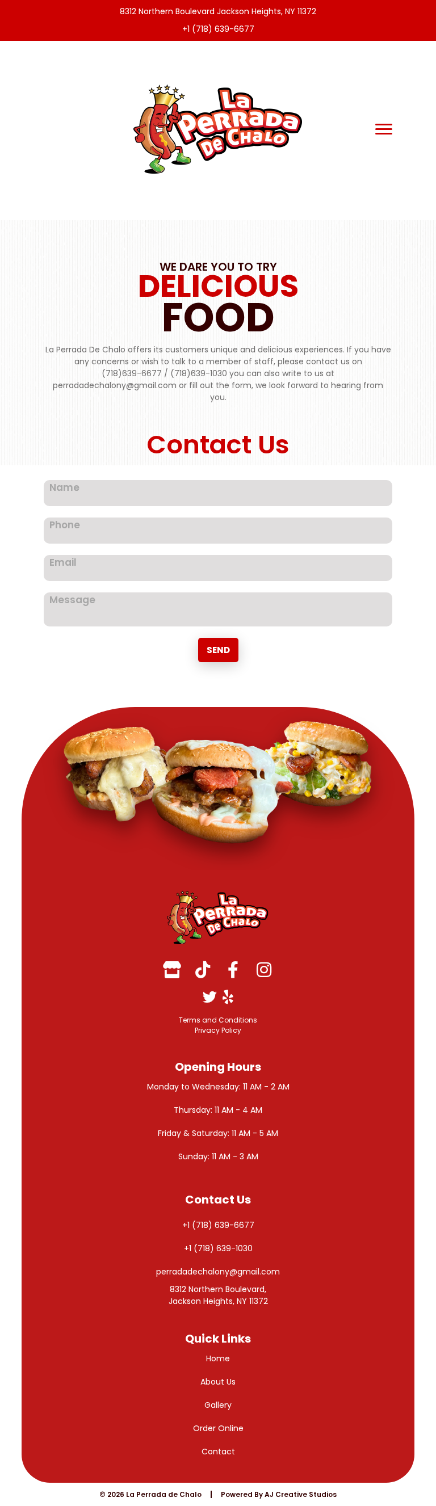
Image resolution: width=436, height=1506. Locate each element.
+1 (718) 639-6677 (218, 29)
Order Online (218, 1428)
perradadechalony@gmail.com (115, 385)
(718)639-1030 (198, 373)
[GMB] (172, 969)
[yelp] (228, 997)
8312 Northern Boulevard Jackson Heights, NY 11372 (218, 11)
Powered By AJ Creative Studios (279, 1494)
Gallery (218, 1405)
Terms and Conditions (218, 1020)
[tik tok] (202, 969)
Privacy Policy (218, 1030)
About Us (218, 1381)
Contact (218, 1451)
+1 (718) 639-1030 (218, 1248)
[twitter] (210, 997)
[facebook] (233, 969)
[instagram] (264, 969)
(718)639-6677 (132, 373)
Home (218, 1358)
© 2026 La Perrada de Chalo (150, 1494)
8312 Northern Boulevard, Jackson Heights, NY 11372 (218, 1295)
